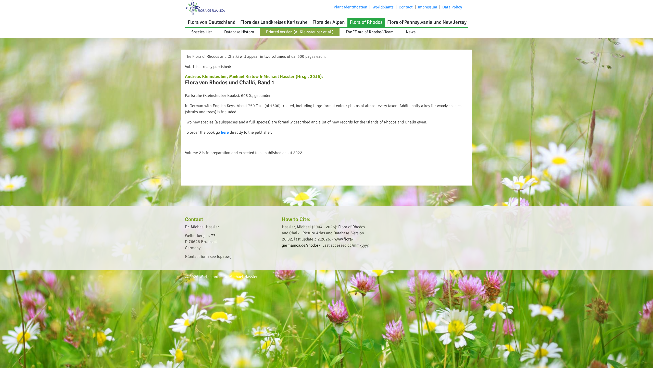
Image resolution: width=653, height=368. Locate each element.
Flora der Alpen (328, 22)
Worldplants (383, 7)
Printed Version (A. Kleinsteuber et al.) (299, 31)
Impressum (427, 7)
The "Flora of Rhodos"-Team (370, 31)
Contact (406, 7)
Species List (201, 31)
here (225, 132)
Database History (239, 31)
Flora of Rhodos (366, 22)
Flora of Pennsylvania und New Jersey (427, 22)
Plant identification (350, 7)
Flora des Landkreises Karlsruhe (274, 22)
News (411, 31)
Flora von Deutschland (211, 22)
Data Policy (452, 7)
